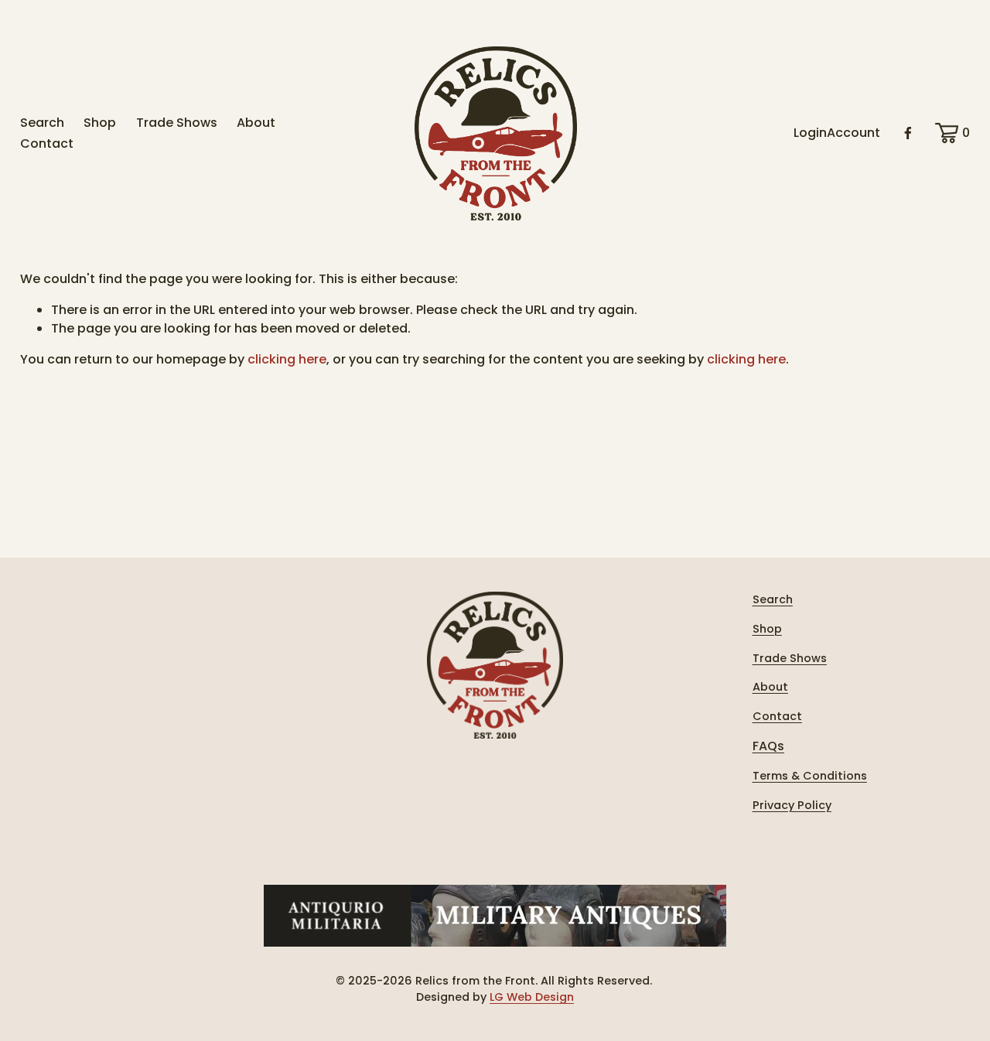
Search (42, 122)
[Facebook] (908, 133)
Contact (46, 143)
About (256, 122)
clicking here (287, 359)
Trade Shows (176, 122)
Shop (100, 122)
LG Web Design (532, 997)
